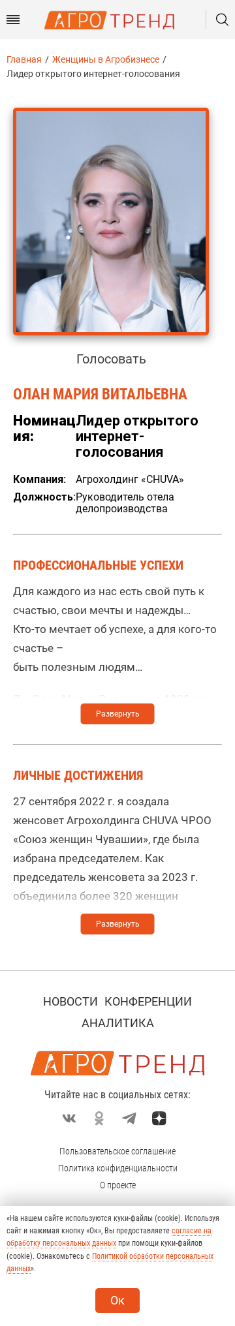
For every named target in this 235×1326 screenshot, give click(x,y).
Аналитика (118, 1023)
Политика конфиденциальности (118, 1168)
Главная (24, 59)
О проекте (118, 1185)
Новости (70, 1001)
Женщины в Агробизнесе (105, 59)
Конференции (148, 1001)
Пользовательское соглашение (117, 1151)
